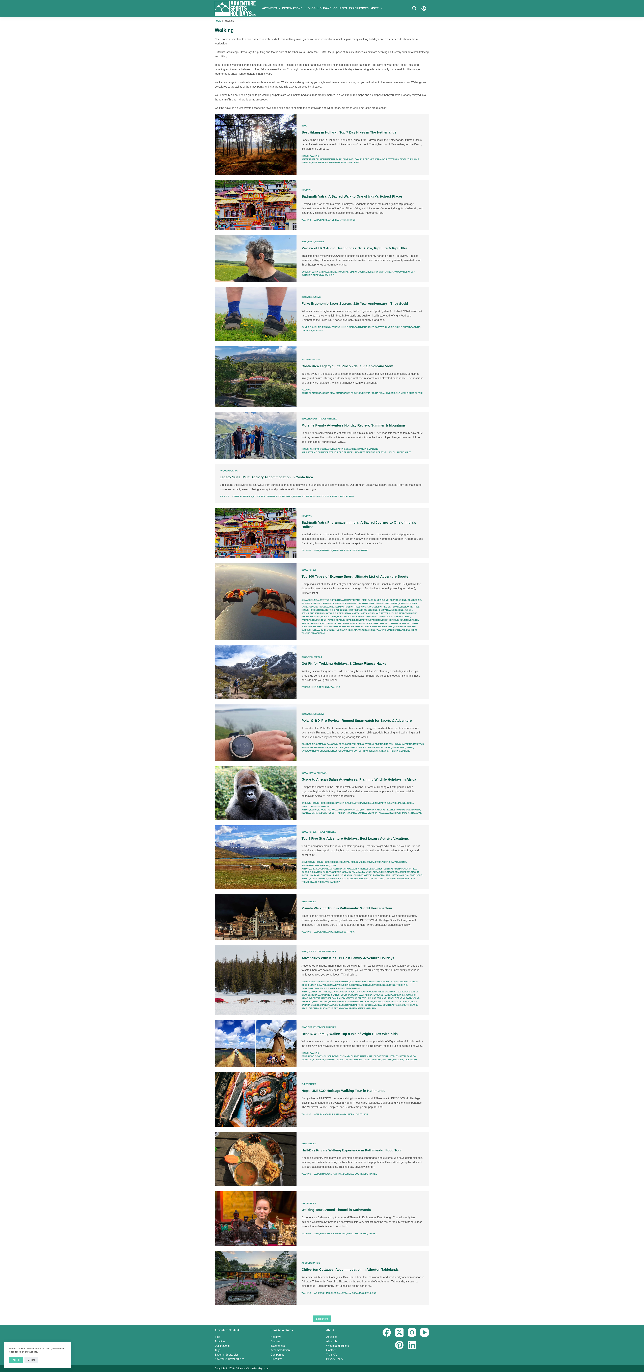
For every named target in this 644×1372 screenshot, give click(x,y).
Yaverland (410, 1060)
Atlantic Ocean (368, 992)
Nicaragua (346, 875)
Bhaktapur (326, 1114)
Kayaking (331, 613)
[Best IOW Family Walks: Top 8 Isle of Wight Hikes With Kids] (256, 1043)
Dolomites (316, 872)
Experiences (359, 8)
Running (379, 272)
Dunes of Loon (351, 159)
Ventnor (387, 1060)
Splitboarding (402, 626)
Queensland (369, 1293)
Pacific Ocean (382, 1001)
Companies (277, 1354)
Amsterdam (308, 159)
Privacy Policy (334, 1359)
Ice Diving (384, 610)
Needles (393, 1056)
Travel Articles (327, 419)
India (336, 220)
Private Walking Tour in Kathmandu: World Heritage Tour (347, 908)
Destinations (292, 8)
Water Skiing (394, 630)
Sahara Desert (320, 813)
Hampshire (366, 1056)
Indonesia (314, 998)
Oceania (368, 1001)
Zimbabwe (416, 813)
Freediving (360, 607)
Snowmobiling (369, 626)
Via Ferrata (350, 630)
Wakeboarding (366, 630)
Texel (403, 159)
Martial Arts (359, 613)
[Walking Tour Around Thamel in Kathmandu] (256, 1218)
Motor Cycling (389, 613)
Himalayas (339, 550)
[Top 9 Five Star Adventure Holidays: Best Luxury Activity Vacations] (256, 857)
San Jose (410, 875)
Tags (217, 1350)
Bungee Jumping (311, 603)
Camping (306, 327)
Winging (306, 633)
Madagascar (352, 810)
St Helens (318, 1060)
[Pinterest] (399, 1345)
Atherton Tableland (326, 1293)
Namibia (415, 810)
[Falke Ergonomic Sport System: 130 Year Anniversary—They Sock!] (256, 314)
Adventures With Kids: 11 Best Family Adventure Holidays (348, 958)
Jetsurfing (308, 613)
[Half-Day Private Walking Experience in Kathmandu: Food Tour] (256, 1159)
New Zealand (320, 1001)
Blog (311, 8)
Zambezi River (393, 813)
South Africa (337, 813)
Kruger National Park (331, 810)
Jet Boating (397, 610)
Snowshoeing (385, 626)
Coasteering (391, 603)
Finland (398, 995)
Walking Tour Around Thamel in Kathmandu (336, 1210)
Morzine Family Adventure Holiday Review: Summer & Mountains (354, 425)
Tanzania (351, 813)
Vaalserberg (320, 162)
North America (337, 1001)
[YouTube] (424, 1332)
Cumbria (345, 995)
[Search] (414, 8)
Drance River (325, 452)
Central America (311, 393)
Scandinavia (327, 1005)
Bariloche (404, 992)
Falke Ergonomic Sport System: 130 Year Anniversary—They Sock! (355, 303)
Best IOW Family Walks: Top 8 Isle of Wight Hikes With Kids (350, 1034)
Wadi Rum (371, 1008)
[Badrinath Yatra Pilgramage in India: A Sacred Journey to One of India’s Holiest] (256, 533)
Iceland (346, 872)
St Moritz (333, 879)
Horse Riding (317, 610)
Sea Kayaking (357, 623)
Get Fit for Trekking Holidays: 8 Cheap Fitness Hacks (344, 663)
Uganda (362, 813)
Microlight (374, 613)
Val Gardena (332, 882)
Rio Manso (404, 1001)
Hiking (305, 156)
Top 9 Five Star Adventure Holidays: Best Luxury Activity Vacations (355, 838)
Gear (311, 242)
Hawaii (407, 995)
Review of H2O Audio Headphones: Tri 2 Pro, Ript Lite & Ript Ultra (354, 248)
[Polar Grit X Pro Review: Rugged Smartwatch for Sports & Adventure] (256, 732)
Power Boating (336, 620)
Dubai (354, 995)
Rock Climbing (390, 620)
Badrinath (326, 220)
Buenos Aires (375, 869)
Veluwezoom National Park (344, 162)
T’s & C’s (331, 1354)
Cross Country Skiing (351, 744)
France (348, 452)
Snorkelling (320, 626)
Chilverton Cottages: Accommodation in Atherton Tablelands (350, 1269)
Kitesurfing (344, 613)
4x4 (303, 600)
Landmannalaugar (369, 872)
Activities (269, 8)
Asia (316, 220)
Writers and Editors (337, 1345)
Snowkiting (353, 626)
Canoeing (337, 603)
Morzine (370, 452)
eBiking (316, 272)
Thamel (372, 1174)
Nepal (337, 932)
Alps (304, 452)
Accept (16, 1360)
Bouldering (414, 600)
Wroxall (398, 1060)
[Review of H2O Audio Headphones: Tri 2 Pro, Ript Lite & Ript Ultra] (256, 258)
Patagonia (379, 875)
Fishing (321, 982)
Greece (336, 872)
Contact (330, 1350)
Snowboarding (401, 272)
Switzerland (361, 879)
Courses (340, 8)
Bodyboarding (398, 600)
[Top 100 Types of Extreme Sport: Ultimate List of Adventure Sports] (256, 601)
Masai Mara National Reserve (378, 810)
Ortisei (368, 875)
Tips (310, 657)
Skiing (388, 272)
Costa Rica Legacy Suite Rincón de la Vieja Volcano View (347, 366)
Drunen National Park (329, 159)
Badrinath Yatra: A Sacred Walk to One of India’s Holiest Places (352, 196)
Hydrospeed (355, 610)
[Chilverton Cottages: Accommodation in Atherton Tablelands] (256, 1278)
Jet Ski (408, 610)
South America (318, 879)
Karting (314, 449)
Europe (364, 159)
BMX (386, 600)
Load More (322, 1318)
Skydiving (412, 623)
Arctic (335, 992)
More (375, 8)
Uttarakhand (348, 220)
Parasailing (308, 620)
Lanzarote (359, 998)
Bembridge (308, 1056)
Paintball (372, 617)
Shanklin (307, 1060)
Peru (388, 875)
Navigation (343, 617)
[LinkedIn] (412, 1345)
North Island (355, 1001)
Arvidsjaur (350, 869)
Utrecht (306, 162)
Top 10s (312, 570)
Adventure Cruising (329, 600)
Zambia (406, 813)
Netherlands (377, 159)
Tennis (384, 751)
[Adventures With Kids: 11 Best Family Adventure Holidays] (256, 980)
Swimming (307, 275)
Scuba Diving (341, 623)
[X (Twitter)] (399, 1332)
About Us (331, 1341)
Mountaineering (311, 617)
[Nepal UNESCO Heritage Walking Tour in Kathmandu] (256, 1099)
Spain (305, 1008)
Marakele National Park (324, 875)
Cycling (306, 272)
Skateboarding (375, 623)
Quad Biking (352, 620)
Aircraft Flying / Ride (354, 600)
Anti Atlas (324, 992)
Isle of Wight (380, 1056)
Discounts (276, 1359)
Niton (402, 1056)
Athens (362, 869)
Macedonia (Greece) (398, 872)
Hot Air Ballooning (336, 610)
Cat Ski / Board (365, 603)
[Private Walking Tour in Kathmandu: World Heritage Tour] (256, 917)
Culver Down (331, 1056)
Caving (379, 603)
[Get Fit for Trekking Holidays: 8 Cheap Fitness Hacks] (256, 672)
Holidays (324, 8)
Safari (392, 803)
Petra (394, 1001)
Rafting (340, 449)
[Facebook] (387, 1332)
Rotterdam (392, 159)
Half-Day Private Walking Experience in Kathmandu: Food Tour (352, 1150)
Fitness (325, 272)
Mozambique (403, 810)
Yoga (333, 865)
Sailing (414, 620)
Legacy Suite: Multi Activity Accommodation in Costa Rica (266, 477)
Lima (383, 872)
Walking (314, 156)
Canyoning (349, 603)
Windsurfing (409, 630)
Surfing (306, 630)
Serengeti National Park (349, 1005)
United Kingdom (339, 1008)
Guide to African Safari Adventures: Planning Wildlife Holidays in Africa (359, 779)
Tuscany (325, 1008)
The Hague (413, 159)
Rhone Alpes (404, 452)
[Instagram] (412, 1332)
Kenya (313, 810)
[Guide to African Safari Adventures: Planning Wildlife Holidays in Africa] (256, 793)
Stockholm (346, 879)
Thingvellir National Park (400, 879)
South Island (409, 1005)
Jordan (332, 998)
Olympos (358, 875)
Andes (313, 992)
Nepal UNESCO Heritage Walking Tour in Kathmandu (343, 1091)
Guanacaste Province (348, 393)
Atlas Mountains (387, 992)
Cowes (319, 1056)
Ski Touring (391, 623)
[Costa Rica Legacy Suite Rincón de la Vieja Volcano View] (256, 376)
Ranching (375, 620)
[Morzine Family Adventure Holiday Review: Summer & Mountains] (256, 435)
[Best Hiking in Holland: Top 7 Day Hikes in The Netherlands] (256, 144)
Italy (354, 872)
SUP (413, 272)
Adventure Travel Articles (229, 1359)
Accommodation (311, 359)
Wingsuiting (318, 633)
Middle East (395, 998)
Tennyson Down (353, 1060)
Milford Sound (411, 998)
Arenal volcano (319, 869)
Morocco (307, 1001)
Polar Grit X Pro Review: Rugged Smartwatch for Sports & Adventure (357, 720)
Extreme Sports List (226, 1354)
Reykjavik (398, 875)
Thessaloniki (376, 879)
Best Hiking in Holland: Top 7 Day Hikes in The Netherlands (349, 132)
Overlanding (358, 617)
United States (357, 1008)
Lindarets (359, 452)
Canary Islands (330, 995)
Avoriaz (312, 452)
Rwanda (306, 813)
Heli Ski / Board (391, 607)
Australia (345, 1293)
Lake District (344, 998)
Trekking (318, 275)
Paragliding (386, 617)
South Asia (348, 932)
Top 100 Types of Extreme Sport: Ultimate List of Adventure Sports (355, 576)
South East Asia (392, 1005)
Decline (31, 1360)
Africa (305, 810)
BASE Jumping (375, 600)
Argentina (336, 869)
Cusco (305, 872)
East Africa (365, 995)
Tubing (339, 630)
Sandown (412, 1056)
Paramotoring (402, 617)
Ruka (414, 1001)
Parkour (321, 620)
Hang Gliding (374, 607)
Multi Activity (365, 272)
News (318, 297)
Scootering (326, 623)
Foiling (349, 607)
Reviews (319, 242)
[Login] (423, 8)
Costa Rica (328, 393)
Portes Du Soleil (386, 452)
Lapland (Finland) (377, 998)
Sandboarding (310, 623)
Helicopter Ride (410, 607)
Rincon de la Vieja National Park (404, 393)
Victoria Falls (376, 813)
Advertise (331, 1336)
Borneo (315, 995)
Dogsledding (326, 607)
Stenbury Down (334, 1060)
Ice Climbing (371, 610)
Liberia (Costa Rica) (373, 393)
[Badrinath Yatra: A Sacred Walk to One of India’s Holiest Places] (256, 205)
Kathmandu (326, 932)
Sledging (351, 449)
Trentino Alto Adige (313, 882)
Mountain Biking (347, 272)
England (378, 995)
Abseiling (311, 600)
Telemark (317, 630)
